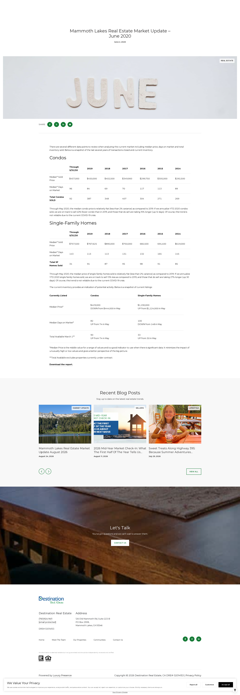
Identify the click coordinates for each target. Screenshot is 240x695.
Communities (100, 640)
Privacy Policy (193, 675)
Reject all (193, 685)
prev (41, 471)
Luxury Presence (62, 675)
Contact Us (118, 640)
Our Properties (79, 640)
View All (193, 471)
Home (41, 640)
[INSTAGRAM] (192, 639)
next (48, 471)
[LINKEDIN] (198, 639)
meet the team (59, 640)
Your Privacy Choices (120, 692)
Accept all (226, 685)
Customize (209, 685)
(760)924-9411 (45, 619)
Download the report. (61, 364)
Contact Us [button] (120, 543)
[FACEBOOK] (185, 639)
